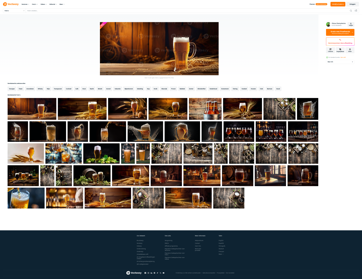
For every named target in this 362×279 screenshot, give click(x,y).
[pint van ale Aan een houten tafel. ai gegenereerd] (127, 109)
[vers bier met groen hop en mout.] (166, 153)
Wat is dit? (343, 57)
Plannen (312, 4)
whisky (40, 89)
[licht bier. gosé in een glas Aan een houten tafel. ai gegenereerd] (167, 109)
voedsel (244, 89)
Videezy (139, 246)
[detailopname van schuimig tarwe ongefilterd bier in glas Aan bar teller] (128, 153)
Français (221, 251)
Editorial (52, 4)
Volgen (351, 25)
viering (235, 89)
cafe (76, 89)
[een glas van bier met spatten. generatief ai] (307, 109)
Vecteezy (139, 243)
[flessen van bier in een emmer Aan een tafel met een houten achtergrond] (205, 109)
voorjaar (12, 89)
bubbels (182, 89)
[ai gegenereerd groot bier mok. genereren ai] (303, 175)
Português (222, 246)
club (261, 89)
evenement (225, 89)
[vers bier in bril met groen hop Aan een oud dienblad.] (279, 109)
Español (221, 243)
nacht (92, 89)
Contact (197, 243)
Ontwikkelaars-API (142, 254)
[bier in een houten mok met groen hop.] (148, 198)
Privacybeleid (220, 273)
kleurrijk (164, 89)
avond (108, 89)
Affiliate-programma (171, 246)
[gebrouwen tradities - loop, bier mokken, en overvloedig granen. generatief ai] (92, 175)
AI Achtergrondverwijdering (146, 261)
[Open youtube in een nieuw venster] (163, 273)
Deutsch (221, 249)
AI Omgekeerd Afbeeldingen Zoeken (146, 257)
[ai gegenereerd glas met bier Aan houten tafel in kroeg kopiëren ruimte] (202, 175)
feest (20, 89)
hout (84, 89)
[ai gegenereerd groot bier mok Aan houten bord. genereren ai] (237, 175)
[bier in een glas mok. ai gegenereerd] (32, 109)
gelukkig (140, 89)
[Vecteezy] (11, 4)
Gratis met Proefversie (340, 32)
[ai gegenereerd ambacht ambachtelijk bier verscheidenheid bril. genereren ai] (239, 131)
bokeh (100, 89)
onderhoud (213, 89)
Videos (43, 4)
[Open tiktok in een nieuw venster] (157, 273)
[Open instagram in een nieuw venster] (148, 273)
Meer (61, 4)
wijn (48, 89)
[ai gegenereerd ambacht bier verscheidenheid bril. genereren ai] (271, 131)
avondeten (30, 89)
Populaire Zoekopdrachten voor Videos (175, 258)
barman (269, 89)
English (221, 240)
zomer (191, 89)
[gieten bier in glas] (26, 198)
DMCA (167, 243)
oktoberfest (201, 89)
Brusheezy (140, 240)
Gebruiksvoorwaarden (209, 273)
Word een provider (198, 249)
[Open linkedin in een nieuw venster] (151, 273)
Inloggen (352, 4)
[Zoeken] (351, 10)
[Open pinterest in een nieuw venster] (154, 273)
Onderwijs (140, 251)
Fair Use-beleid (230, 273)
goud (278, 89)
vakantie (117, 89)
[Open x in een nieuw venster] (160, 273)
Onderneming (141, 249)
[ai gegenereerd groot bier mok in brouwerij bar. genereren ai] (166, 175)
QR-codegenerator (142, 264)
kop (148, 89)
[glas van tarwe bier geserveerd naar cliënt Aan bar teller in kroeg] (143, 153)
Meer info (330, 62)
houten (253, 89)
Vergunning (168, 240)
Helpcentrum (199, 240)
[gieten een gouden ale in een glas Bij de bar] (63, 153)
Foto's (34, 4)
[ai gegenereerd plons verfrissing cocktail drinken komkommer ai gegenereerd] (64, 198)
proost (173, 89)
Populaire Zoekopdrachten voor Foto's (175, 254)
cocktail (68, 89)
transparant (58, 89)
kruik (155, 89)
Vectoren (24, 4)
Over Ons (198, 246)
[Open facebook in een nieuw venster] (145, 273)
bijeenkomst (129, 89)
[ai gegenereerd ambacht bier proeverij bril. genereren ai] (303, 131)
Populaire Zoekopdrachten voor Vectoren (175, 249)
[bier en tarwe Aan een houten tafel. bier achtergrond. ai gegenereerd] (242, 109)
